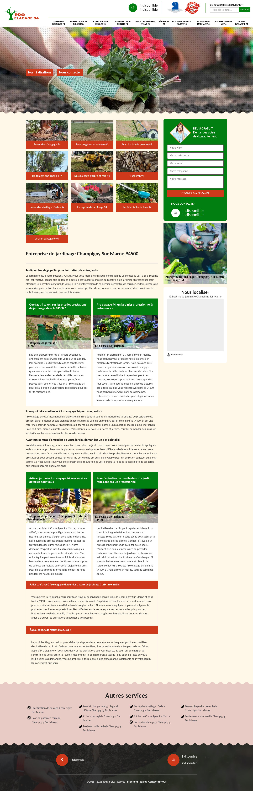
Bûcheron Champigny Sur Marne (152, 716)
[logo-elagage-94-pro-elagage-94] (22, 14)
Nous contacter (70, 72)
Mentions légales (137, 781)
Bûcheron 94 (164, 23)
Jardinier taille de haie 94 (223, 23)
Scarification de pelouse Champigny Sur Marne (52, 710)
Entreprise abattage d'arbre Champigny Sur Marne (149, 708)
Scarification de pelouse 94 (100, 23)
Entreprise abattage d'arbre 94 (181, 23)
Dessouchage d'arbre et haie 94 (145, 23)
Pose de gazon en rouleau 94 (78, 23)
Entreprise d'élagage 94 (58, 23)
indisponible (149, 5)
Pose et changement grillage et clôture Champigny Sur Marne (100, 708)
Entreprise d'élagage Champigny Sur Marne (152, 724)
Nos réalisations (39, 72)
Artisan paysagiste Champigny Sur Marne (102, 718)
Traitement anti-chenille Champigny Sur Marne (205, 718)
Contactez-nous (157, 781)
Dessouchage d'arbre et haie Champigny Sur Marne (201, 708)
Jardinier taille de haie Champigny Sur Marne (102, 728)
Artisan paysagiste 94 (241, 23)
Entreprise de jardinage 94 (203, 23)
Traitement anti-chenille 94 (122, 23)
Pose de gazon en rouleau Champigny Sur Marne (46, 720)
